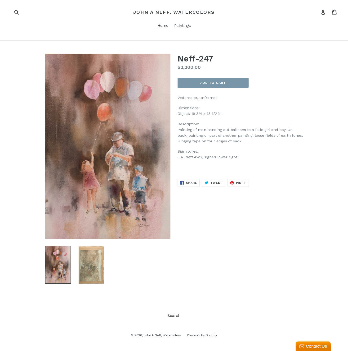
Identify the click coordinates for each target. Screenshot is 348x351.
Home (162, 25)
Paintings (182, 25)
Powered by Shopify (202, 335)
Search (174, 315)
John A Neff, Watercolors (174, 12)
